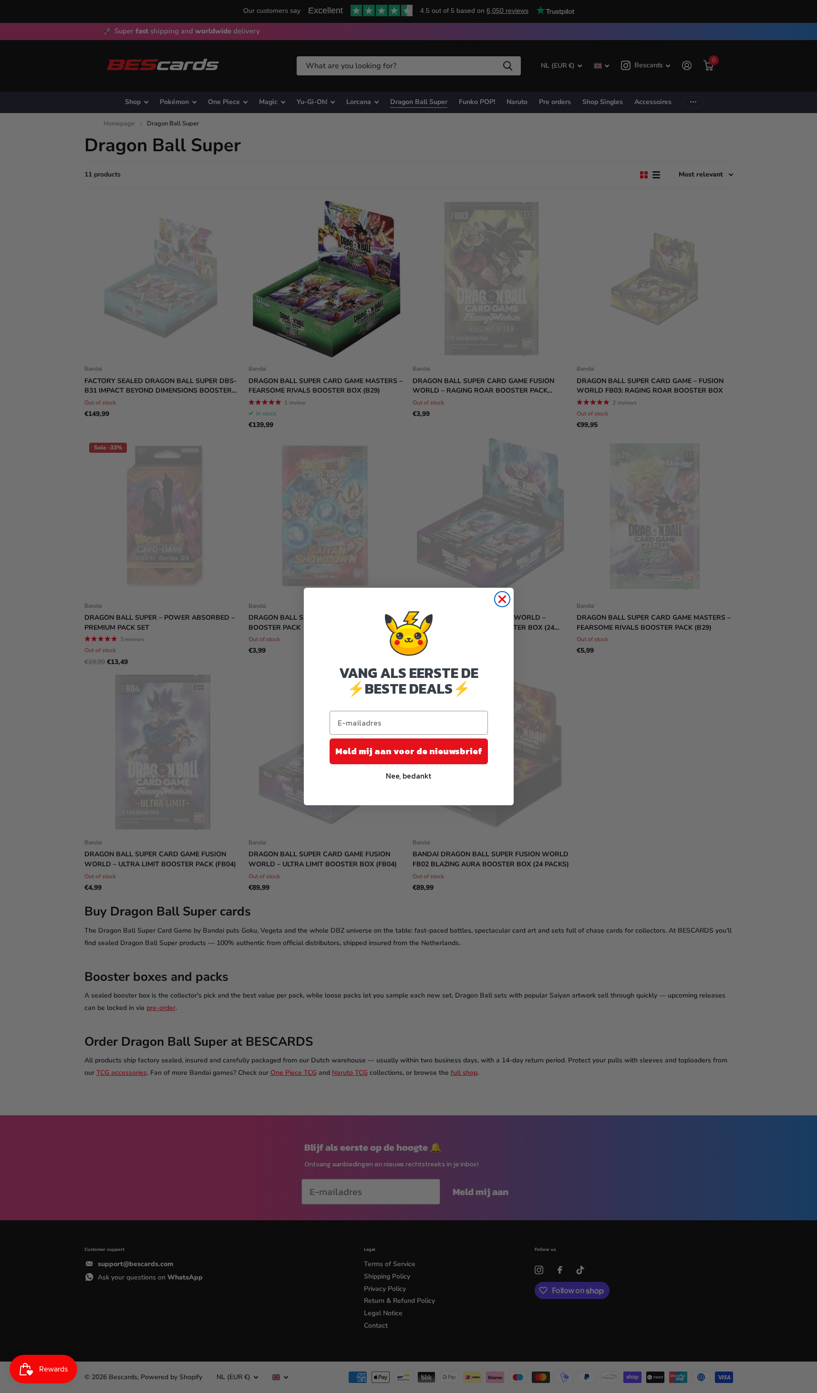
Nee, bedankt (408, 775)
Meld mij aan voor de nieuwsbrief (408, 751)
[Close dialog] (502, 599)
